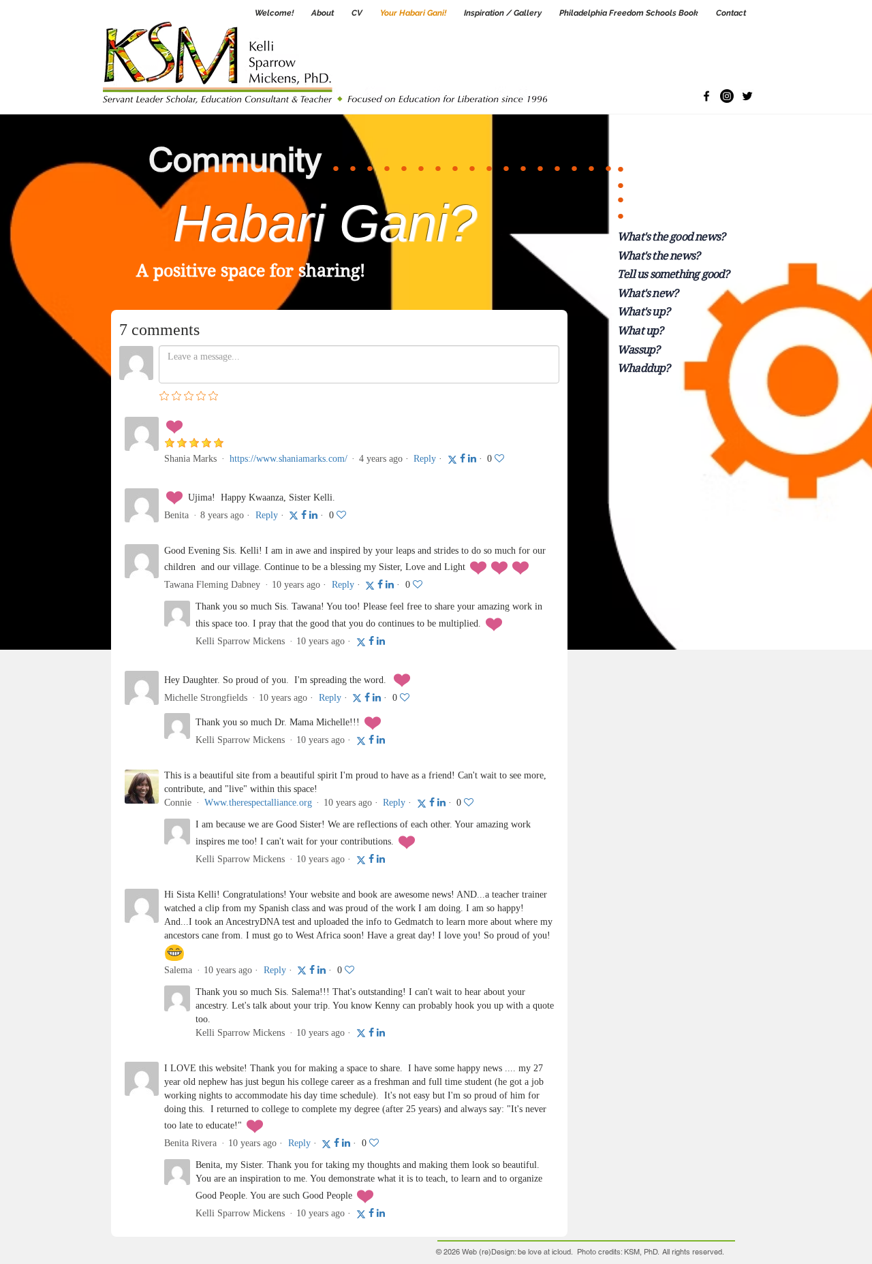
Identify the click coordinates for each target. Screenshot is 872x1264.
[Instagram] (727, 96)
